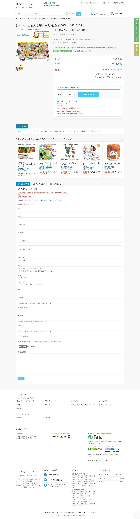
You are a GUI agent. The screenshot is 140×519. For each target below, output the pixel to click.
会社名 (20, 216)
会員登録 (102, 14)
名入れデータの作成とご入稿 (25, 401)
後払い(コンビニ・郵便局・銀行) (100, 433)
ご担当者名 (21, 224)
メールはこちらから (115, 77)
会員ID (19, 208)
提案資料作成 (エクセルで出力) (62, 51)
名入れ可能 (72, 13)
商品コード (21, 257)
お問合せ (121, 3)
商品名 (20, 265)
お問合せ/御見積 (23, 184)
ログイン (95, 14)
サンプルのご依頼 (39, 184)
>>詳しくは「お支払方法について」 (98, 460)
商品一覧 (19, 417)
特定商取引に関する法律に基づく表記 (84, 405)
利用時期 (20, 326)
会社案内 (19, 408)
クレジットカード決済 (61, 433)
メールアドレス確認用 (25, 249)
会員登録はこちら (80, 51)
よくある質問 (114, 3)
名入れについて (94, 3)
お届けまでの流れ (55, 184)
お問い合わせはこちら (80, 30)
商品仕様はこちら (62, 30)
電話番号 (21, 232)
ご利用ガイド (105, 3)
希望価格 (20, 297)
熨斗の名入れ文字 (23, 307)
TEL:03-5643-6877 (45, 200)
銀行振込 (20, 433)
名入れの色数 (22, 282)
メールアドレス (23, 241)
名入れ (20, 275)
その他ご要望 (22, 352)
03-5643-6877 (101, 77)
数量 (19, 289)
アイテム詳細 (22, 126)
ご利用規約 (48, 405)
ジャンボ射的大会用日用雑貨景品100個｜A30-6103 (49, 25)
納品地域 (20, 316)
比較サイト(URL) (23, 336)
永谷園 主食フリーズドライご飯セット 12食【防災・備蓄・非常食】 (26, 164)
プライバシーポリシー (107, 405)
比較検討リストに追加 (137, 31)
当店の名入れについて (51, 401)
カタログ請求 (84, 3)
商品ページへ (26, 152)
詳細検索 (47, 417)
